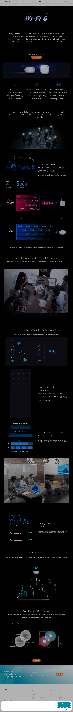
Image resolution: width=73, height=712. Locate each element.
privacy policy (28, 703)
